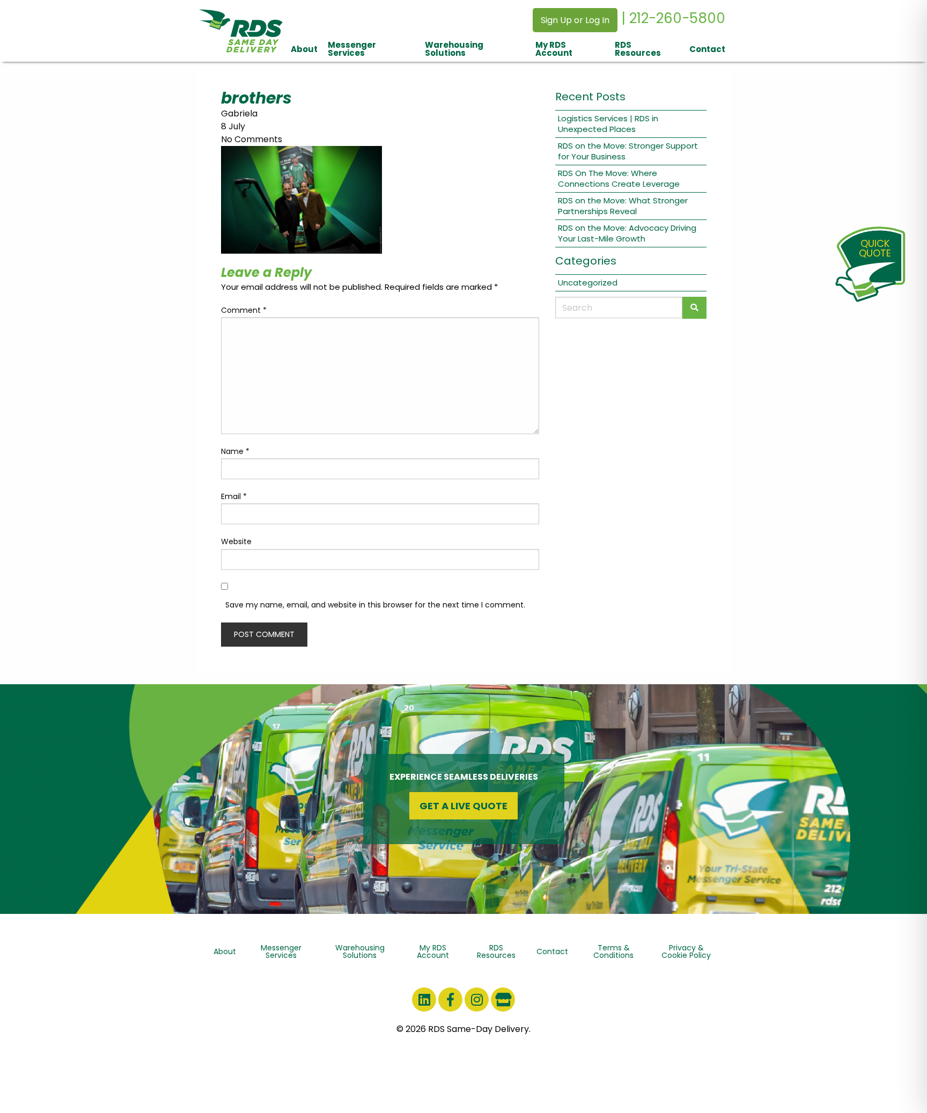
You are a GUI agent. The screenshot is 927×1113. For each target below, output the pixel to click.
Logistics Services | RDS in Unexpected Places (608, 124)
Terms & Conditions (613, 951)
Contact (707, 49)
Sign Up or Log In (575, 20)
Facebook (450, 999)
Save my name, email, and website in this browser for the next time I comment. (375, 604)
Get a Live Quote (463, 805)
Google (503, 999)
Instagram (477, 999)
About (304, 49)
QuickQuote (875, 248)
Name (235, 451)
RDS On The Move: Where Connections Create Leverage (619, 178)
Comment (244, 310)
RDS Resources (638, 48)
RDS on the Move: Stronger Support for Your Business (628, 151)
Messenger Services (352, 48)
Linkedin (424, 999)
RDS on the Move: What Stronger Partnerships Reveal (623, 206)
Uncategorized (587, 282)
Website (236, 541)
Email (234, 496)
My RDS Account (553, 48)
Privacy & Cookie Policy (686, 951)
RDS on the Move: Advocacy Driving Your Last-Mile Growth (627, 233)
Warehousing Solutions (454, 48)
